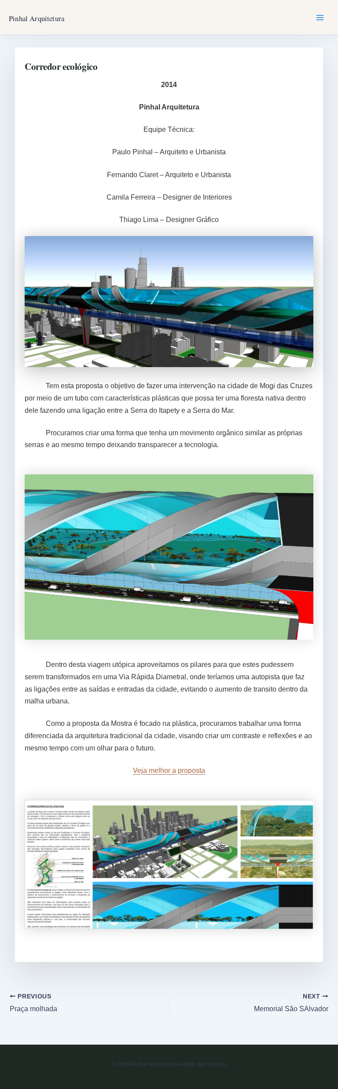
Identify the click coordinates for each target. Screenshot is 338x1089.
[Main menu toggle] (320, 17)
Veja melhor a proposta (169, 770)
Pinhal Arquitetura (36, 18)
